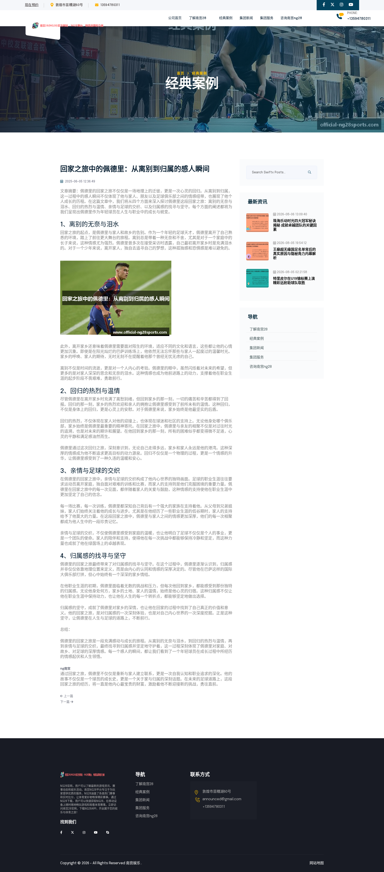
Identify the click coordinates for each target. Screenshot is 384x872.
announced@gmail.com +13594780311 (221, 803)
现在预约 (31, 5)
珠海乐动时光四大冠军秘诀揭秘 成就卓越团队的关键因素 (295, 225)
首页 (180, 73)
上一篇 (68, 696)
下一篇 (65, 702)
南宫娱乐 (133, 863)
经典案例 (225, 18)
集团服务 (266, 18)
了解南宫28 (197, 18)
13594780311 (110, 5)
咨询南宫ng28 (291, 18)
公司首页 (175, 18)
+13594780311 (359, 19)
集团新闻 (246, 18)
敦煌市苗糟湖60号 (69, 5)
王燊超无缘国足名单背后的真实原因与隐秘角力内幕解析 (294, 254)
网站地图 (317, 863)
